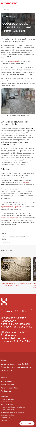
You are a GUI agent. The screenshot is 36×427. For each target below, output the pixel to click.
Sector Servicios (7, 384)
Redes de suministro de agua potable (16, 367)
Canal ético (4, 420)
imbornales (25, 182)
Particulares (6, 391)
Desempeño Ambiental (8, 415)
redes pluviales (15, 61)
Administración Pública (10, 388)
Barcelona (8, 311)
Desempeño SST (6, 418)
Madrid (24, 311)
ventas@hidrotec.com (14, 338)
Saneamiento (7, 9)
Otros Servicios (7, 370)
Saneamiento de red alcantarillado (15, 364)
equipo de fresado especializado (12, 207)
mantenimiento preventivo (10, 218)
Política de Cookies (6, 402)
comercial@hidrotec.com (15, 324)
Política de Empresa (7, 404)
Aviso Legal (4, 396)
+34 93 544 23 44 (22, 327)
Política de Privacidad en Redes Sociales (13, 407)
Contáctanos (26, 423)
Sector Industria (7, 381)
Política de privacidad (7, 399)
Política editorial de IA (7, 410)
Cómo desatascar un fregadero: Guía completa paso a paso (16, 284)
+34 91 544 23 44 (21, 341)
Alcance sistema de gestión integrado (12, 412)
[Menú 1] (34, 3)
